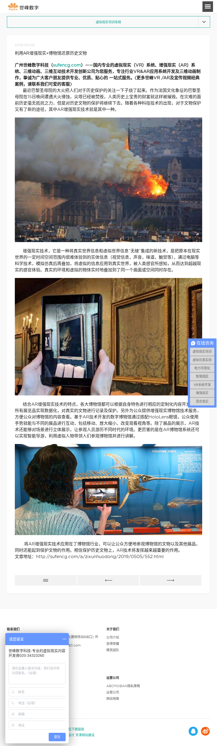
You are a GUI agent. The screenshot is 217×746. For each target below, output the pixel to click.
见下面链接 (76, 729)
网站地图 (112, 699)
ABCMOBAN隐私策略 (123, 686)
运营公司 (112, 692)
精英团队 (112, 650)
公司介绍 (112, 637)
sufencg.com (67, 65)
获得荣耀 (112, 644)
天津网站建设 (84, 735)
